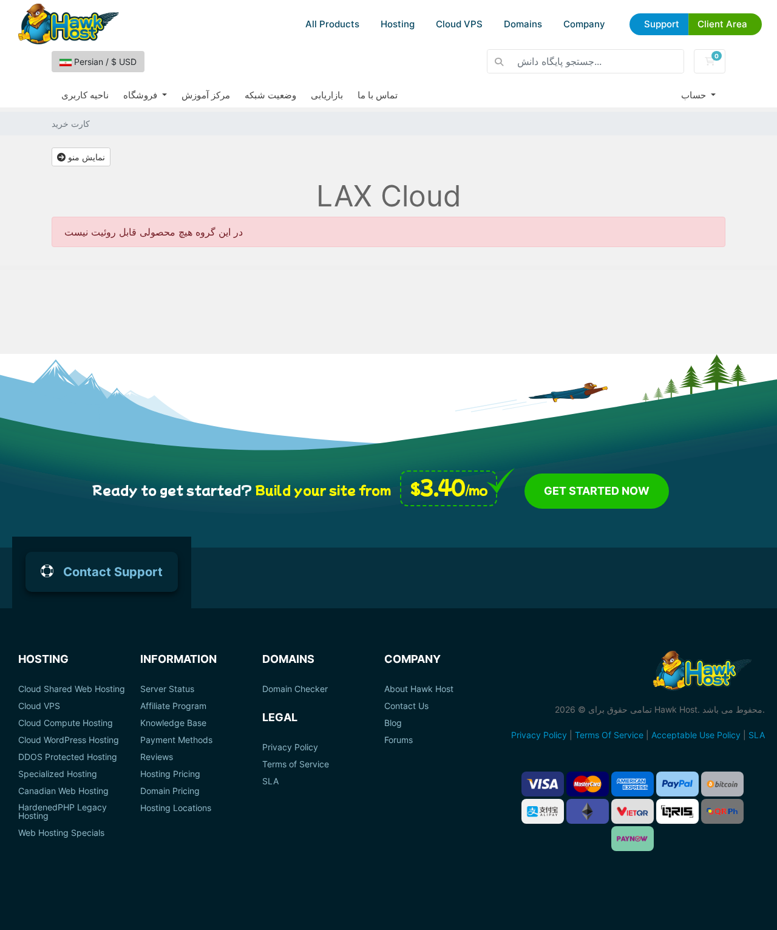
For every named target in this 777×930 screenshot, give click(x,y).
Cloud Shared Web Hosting (71, 689)
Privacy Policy (290, 747)
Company (584, 24)
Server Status (167, 689)
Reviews (156, 757)
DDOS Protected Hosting (67, 757)
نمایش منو (85, 157)
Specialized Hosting (57, 774)
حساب (694, 95)
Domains (523, 24)
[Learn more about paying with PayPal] (677, 784)
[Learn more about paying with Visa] (542, 784)
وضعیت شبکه (270, 95)
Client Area (722, 24)
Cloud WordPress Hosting (68, 740)
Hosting (398, 24)
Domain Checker (295, 689)
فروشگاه (141, 95)
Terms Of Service (609, 735)
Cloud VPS (459, 24)
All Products (332, 24)
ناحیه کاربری (85, 95)
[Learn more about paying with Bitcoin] (722, 784)
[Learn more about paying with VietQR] (632, 811)
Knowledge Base (173, 723)
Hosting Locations (175, 808)
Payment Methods (176, 740)
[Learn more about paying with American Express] (632, 784)
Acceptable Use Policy (696, 735)
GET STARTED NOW (597, 490)
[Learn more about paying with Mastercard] (587, 784)
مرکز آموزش (206, 95)
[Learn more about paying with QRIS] (677, 811)
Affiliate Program (173, 706)
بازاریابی (327, 95)
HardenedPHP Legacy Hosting (62, 811)
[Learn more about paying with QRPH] (722, 811)
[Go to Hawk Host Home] (68, 24)
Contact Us (406, 706)
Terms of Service (295, 764)
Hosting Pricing (170, 774)
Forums (398, 740)
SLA (270, 781)
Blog (393, 723)
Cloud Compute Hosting (65, 723)
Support (661, 24)
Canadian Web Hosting (63, 791)
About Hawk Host (418, 689)
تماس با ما (378, 95)
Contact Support (113, 572)
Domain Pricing (170, 791)
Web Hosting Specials (61, 833)
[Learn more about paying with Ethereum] (587, 811)
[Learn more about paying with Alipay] (542, 811)
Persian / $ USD (104, 61)
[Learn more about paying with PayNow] (632, 838)
